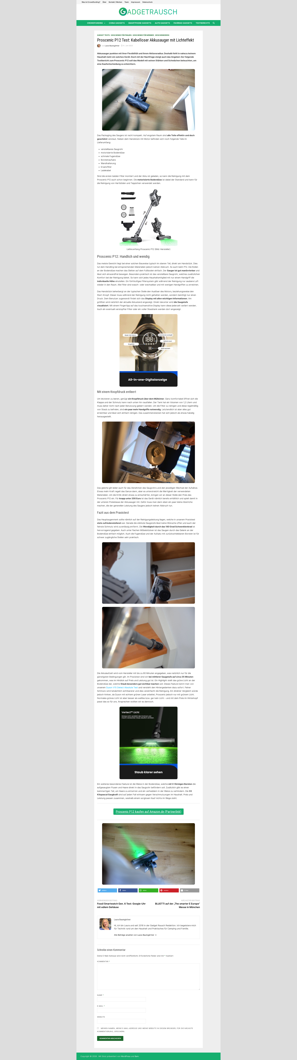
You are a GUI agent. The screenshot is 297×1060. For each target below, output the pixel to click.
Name (100, 995)
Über (104, 2)
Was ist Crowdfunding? (91, 2)
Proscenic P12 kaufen (130, 812)
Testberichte (203, 23)
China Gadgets (117, 23)
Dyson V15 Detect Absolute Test (122, 687)
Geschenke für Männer (143, 35)
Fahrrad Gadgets (183, 23)
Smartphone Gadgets (139, 23)
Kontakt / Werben (115, 2)
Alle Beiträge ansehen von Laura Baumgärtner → (135, 935)
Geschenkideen (162, 35)
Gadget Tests (103, 35)
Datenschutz (147, 2)
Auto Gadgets (162, 23)
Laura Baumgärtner (112, 46)
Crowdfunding (95, 23)
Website (101, 1017)
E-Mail (101, 1006)
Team (126, 2)
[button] (107, 890)
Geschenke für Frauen (121, 35)
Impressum (135, 2)
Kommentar (103, 961)
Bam (137, 1056)
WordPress (125, 1056)
